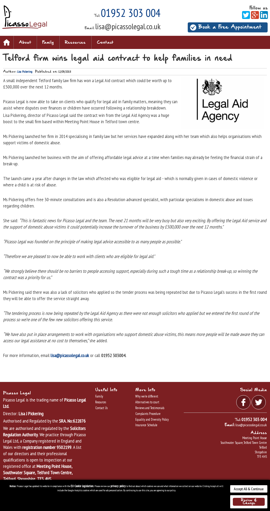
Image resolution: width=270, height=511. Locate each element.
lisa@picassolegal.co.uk (128, 26)
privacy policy (118, 486)
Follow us (258, 8)
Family (48, 42)
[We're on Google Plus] (255, 15)
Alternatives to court (147, 402)
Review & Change (249, 502)
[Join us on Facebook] (243, 402)
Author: (9, 71)
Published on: (46, 71)
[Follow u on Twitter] (246, 15)
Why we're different (146, 396)
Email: (89, 28)
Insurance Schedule (146, 425)
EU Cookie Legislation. (82, 486)
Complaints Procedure (148, 413)
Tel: (97, 15)
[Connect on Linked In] (264, 15)
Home (6, 42)
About (25, 42)
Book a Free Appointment (229, 27)
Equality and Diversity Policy (152, 419)
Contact (105, 42)
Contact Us (101, 408)
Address (259, 433)
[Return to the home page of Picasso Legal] (24, 16)
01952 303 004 (131, 13)
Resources (75, 42)
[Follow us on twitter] (258, 402)
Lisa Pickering (24, 71)
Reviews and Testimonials (149, 408)
